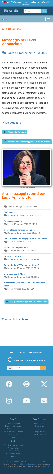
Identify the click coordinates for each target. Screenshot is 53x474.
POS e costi (9, 212)
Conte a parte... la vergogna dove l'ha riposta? (26, 238)
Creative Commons (28, 464)
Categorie (13, 434)
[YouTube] (26, 402)
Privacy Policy (13, 448)
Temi (13, 437)
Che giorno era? (40, 432)
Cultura (40, 437)
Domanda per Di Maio (14, 274)
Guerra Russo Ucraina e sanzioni (19, 230)
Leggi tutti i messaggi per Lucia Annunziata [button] (28, 302)
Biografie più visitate (13, 426)
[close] (48, 2)
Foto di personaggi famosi (13, 432)
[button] (14, 132)
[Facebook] (9, 386)
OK (44, 11)
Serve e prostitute (12, 256)
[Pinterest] (26, 386)
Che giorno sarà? (39, 434)
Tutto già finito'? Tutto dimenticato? (21, 265)
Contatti (13, 456)
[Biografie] (12, 11)
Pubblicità (45, 466)
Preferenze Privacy (13, 454)
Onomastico (40, 429)
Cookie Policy (13, 451)
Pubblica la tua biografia (13, 445)
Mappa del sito (40, 423)
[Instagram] (9, 402)
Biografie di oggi (13, 423)
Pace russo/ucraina (13, 221)
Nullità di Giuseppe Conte (16, 247)
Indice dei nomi (13, 429)
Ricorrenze (39, 426)
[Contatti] (44, 402)
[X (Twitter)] (44, 386)
